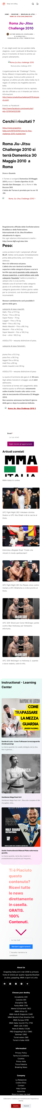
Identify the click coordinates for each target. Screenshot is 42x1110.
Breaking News (21, 1067)
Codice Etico (21, 1083)
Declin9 (26, 1106)
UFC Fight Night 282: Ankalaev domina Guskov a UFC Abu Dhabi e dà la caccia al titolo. (19, 515)
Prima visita (21, 1061)
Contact (21, 1085)
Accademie (19, 997)
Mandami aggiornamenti (21, 946)
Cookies (21, 1058)
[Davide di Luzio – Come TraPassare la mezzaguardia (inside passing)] (21, 718)
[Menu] (38, 4)
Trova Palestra (21, 1064)
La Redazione (21, 1080)
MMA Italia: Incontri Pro (18, 1023)
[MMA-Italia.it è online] (20, 466)
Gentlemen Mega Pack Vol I (12, 797)
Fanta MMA (18, 1005)
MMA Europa (18, 1020)
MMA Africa (19, 1011)
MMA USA (18, 1026)
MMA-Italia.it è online (11, 480)
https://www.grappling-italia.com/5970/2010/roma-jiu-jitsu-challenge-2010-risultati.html (17, 131)
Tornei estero (19, 1037)
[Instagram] (16, 984)
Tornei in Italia (29, 38)
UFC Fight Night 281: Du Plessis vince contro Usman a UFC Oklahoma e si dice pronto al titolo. (20, 588)
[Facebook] (4, 984)
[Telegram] (27, 984)
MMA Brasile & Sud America (19, 1017)
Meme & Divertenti (18, 1008)
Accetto (16, 1106)
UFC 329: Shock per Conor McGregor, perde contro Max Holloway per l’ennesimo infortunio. (20, 626)
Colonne (19, 1000)
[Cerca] (33, 4)
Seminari (18, 1034)
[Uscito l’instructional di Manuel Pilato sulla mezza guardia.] (21, 827)
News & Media (18, 1029)
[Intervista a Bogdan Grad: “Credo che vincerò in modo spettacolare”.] (20, 535)
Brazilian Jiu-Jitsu (16, 38)
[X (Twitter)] (10, 984)
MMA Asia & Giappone (18, 1014)
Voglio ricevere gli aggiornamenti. (20, 444)
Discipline (19, 1003)
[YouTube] (21, 984)
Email (10, 433)
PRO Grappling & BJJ (18, 1031)
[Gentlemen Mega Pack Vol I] (21, 773)
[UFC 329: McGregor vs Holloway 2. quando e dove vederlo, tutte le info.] (20, 646)
